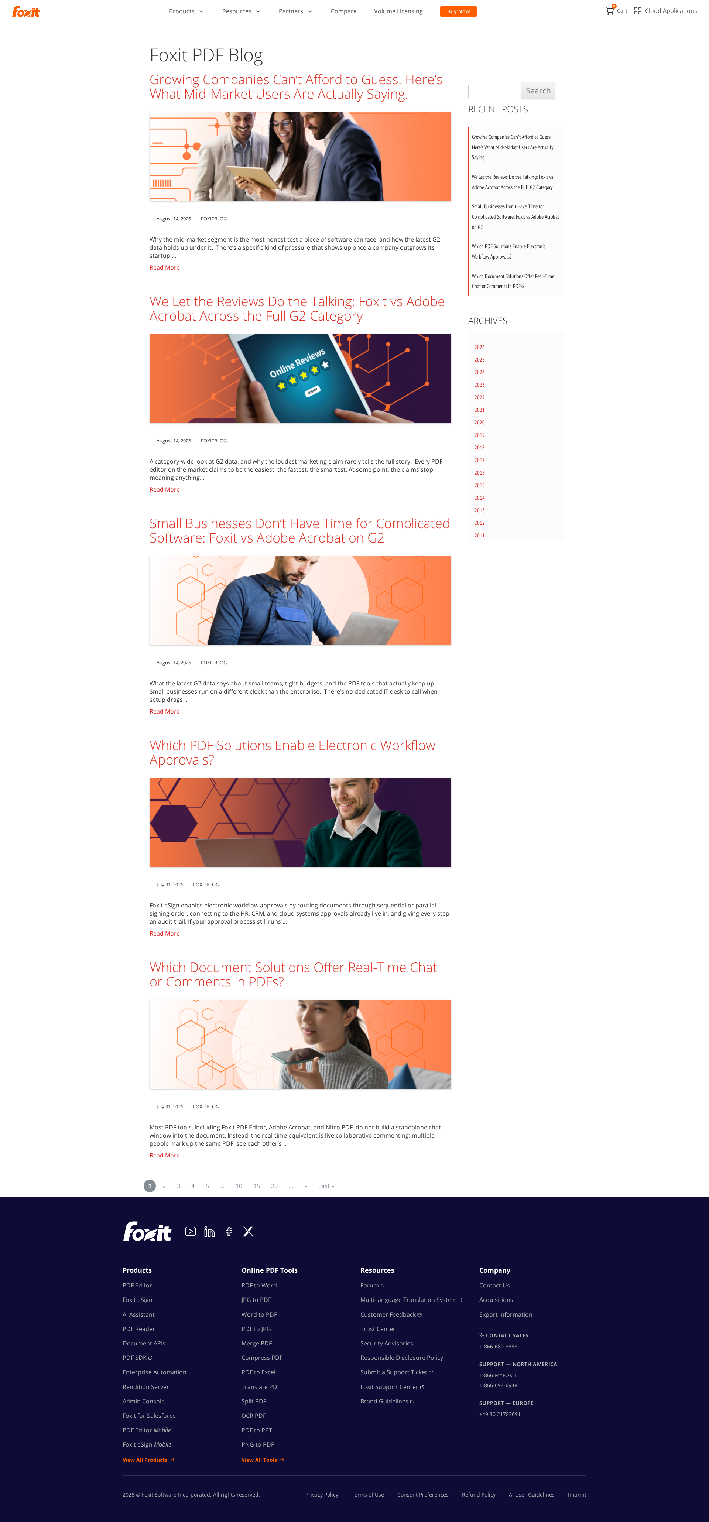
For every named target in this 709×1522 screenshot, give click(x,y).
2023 (480, 384)
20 (274, 1186)
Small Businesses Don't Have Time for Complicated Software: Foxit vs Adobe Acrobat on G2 (515, 216)
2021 (480, 409)
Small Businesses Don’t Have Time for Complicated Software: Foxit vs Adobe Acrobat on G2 (300, 530)
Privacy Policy (321, 1494)
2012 (480, 522)
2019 (480, 434)
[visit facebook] (229, 1231)
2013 (480, 510)
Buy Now (458, 11)
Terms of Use (368, 1494)
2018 (480, 447)
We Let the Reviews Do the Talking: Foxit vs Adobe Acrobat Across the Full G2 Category (297, 308)
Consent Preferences (423, 1494)
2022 (480, 397)
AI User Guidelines (532, 1494)
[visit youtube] (190, 1231)
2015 (480, 485)
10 (239, 1186)
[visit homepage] (26, 11)
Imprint (577, 1494)
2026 (480, 346)
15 (256, 1186)
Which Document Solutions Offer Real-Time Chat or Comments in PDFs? (293, 974)
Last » (326, 1186)
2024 (480, 372)
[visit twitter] (248, 1231)
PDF (135, 1358)
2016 (480, 472)
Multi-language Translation (408, 1300)
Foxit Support (389, 1387)
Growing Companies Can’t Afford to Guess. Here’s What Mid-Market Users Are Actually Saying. (296, 86)
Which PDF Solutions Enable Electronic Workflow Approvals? (292, 752)
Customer (388, 1314)
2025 (480, 359)
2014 (480, 497)
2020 (480, 422)
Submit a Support (393, 1372)
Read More (165, 267)
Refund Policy (479, 1494)
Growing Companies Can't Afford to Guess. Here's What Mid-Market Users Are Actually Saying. (513, 147)
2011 (480, 535)
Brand (384, 1401)
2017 (480, 460)
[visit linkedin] (210, 1231)
